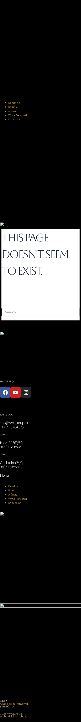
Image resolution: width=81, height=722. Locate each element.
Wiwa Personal (17, 115)
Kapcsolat (14, 119)
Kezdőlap (14, 103)
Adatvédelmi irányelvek (14, 704)
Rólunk (12, 107)
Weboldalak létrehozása (15, 716)
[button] (40, 51)
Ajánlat (12, 111)
